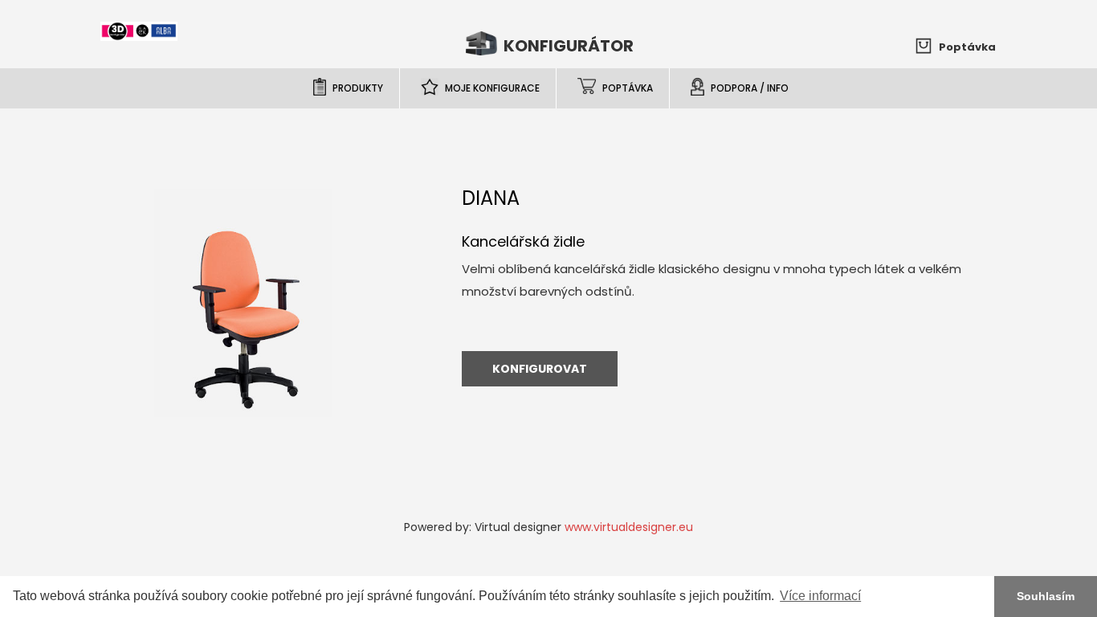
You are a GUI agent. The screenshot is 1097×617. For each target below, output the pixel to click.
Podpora (750, 88)
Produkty (357, 88)
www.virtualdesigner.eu (629, 527)
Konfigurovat (539, 369)
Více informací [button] (820, 596)
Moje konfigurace (492, 88)
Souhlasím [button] (1046, 596)
